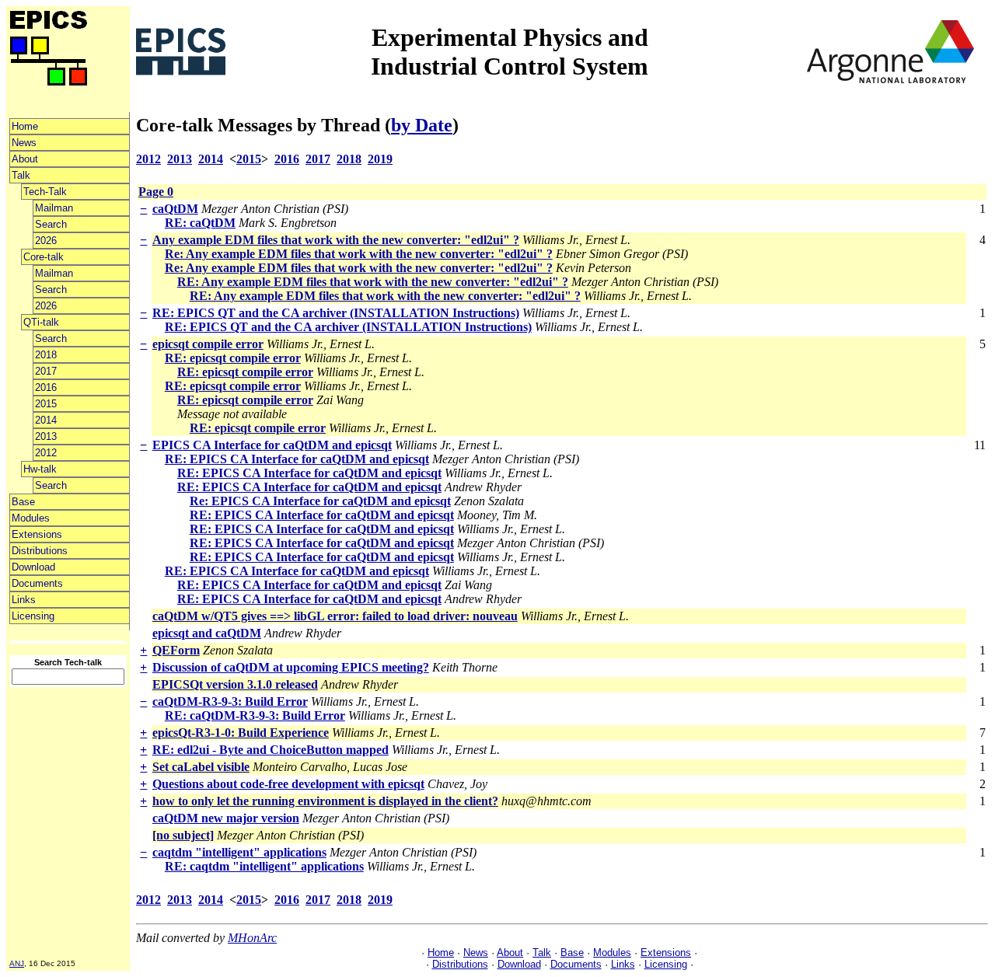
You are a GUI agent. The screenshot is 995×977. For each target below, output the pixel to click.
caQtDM (175, 208)
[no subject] (183, 835)
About (25, 159)
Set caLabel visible (201, 766)
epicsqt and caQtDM (206, 633)
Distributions (40, 551)
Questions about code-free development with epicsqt (288, 783)
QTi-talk (41, 322)
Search (51, 224)
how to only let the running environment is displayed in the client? (325, 801)
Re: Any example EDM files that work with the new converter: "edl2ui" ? (359, 253)
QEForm (176, 650)
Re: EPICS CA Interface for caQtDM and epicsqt (320, 501)
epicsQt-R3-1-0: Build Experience (240, 732)
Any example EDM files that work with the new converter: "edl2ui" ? (335, 239)
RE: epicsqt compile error (233, 358)
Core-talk (43, 257)
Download (33, 567)
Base (23, 502)
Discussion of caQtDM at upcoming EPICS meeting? (290, 667)
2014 (46, 420)
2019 (380, 159)
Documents (37, 583)
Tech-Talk (45, 191)
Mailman (54, 208)
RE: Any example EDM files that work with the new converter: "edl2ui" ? (372, 281)
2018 (46, 355)
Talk (21, 175)
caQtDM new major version (225, 818)
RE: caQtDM (200, 222)
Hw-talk (40, 469)
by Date (421, 125)
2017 (46, 371)
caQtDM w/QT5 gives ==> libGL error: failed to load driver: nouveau (335, 616)
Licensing (33, 616)
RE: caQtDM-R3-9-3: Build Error (255, 715)
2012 (46, 453)
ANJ (16, 963)
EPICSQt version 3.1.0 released (235, 684)
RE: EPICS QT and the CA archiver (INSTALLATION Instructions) (335, 312)
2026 (46, 240)
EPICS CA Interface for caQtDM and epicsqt (272, 445)
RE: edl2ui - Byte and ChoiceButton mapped (270, 749)
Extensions (37, 534)
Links (24, 599)
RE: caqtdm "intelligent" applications (264, 866)
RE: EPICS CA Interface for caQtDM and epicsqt (297, 459)
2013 (46, 436)
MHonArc (252, 937)
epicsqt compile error (208, 344)
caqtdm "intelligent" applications (239, 852)
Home (25, 126)
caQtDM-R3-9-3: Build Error (230, 701)
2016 (46, 387)
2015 (46, 404)
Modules (31, 518)
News (24, 142)
